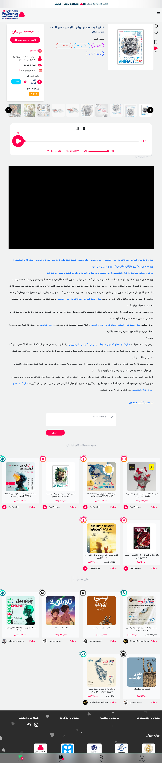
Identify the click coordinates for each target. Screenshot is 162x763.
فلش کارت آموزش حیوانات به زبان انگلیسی (79, 299)
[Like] (156, 32)
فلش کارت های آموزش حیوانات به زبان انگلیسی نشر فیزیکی (99, 344)
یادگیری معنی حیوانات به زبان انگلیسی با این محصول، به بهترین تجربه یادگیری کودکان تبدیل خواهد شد (100, 273)
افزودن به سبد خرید (27, 40)
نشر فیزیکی (46, 325)
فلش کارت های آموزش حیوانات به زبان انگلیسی (116, 325)
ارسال (55, 432)
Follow (16, 82)
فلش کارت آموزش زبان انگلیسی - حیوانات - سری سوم (77, 29)
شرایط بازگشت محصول (141, 402)
